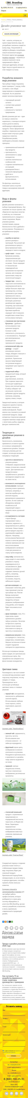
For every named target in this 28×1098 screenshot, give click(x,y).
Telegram (3, 10)
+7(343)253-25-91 (15, 1064)
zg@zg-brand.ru (22, 7)
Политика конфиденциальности (14, 1086)
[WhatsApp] (12, 922)
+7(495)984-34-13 (15, 1073)
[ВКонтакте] (3, 922)
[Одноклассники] (5, 922)
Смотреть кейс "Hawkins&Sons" (13, 729)
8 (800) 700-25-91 (8, 7)
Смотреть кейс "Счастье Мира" (12, 855)
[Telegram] (8, 922)
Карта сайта (14, 1084)
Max (26, 10)
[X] (10, 922)
